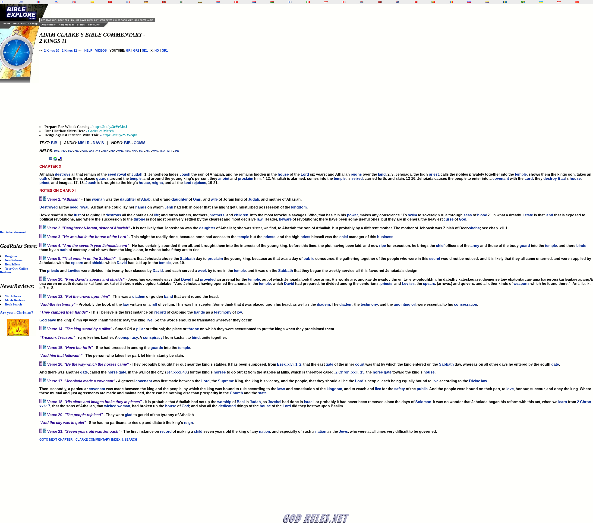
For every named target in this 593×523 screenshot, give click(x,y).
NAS (127, 151)
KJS (56, 151)
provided (208, 279)
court (359, 364)
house (283, 174)
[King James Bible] (74, 2)
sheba (474, 228)
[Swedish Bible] (505, 2)
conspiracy (128, 337)
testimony (369, 304)
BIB (54, 143)
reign (188, 423)
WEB (120, 151)
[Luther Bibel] (146, 2)
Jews (343, 431)
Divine (474, 381)
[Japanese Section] (344, 2)
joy (239, 312)
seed (112, 174)
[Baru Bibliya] (326, 2)
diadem (138, 297)
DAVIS (98, 143)
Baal (562, 179)
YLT (98, 151)
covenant (500, 179)
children (241, 215)
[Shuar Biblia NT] (487, 2)
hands (140, 207)
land (382, 174)
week (202, 271)
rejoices (199, 183)
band (168, 297)
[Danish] (236, 2)
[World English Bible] (56, 2)
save (52, 320)
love (510, 389)
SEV (134, 151)
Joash (185, 174)
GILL (169, 151)
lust (77, 215)
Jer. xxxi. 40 (176, 372)
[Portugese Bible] (433, 2)
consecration (465, 304)
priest (434, 174)
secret (434, 259)
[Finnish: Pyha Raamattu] (290, 2)
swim (412, 215)
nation (264, 431)
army (474, 246)
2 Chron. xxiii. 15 (349, 372)
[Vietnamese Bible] (577, 2)
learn (562, 402)
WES (155, 151)
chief (343, 237)
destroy (550, 179)
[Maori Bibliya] (397, 2)
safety (399, 389)
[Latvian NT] (380, 2)
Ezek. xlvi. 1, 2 (289, 364)
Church (236, 393)
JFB (176, 151)
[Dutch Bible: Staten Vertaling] (254, 2)
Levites (74, 271)
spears (77, 263)
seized (357, 179)
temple (521, 174)
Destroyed (48, 207)
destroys (62, 174)
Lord (305, 174)
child (198, 431)
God (462, 219)
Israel (308, 402)
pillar (140, 329)
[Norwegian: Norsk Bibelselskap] (415, 2)
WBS (91, 151)
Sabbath (187, 259)
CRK (147, 151)
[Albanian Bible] (164, 2)
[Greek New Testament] (20, 2)
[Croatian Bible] (218, 2)
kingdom (299, 207)
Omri (197, 199)
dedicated (227, 406)
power (352, 215)
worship (224, 402)
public (308, 259)
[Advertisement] (18, 152)
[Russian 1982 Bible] (469, 2)
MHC (162, 151)
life (156, 215)
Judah (136, 174)
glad (128, 415)
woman (98, 199)
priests (269, 237)
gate (329, 364)
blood (482, 215)
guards (102, 179)
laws (281, 389)
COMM (139, 143)
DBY (77, 151)
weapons (522, 284)
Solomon (423, 402)
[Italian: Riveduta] (308, 2)
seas (468, 215)
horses (220, 372)
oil (413, 304)
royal (121, 174)
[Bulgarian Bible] (200, 2)
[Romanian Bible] (451, 2)
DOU (84, 151)
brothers (216, 215)
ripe (382, 246)
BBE (112, 151)
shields (98, 263)
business (385, 237)
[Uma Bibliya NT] (559, 2)
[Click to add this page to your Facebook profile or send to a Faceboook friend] (50, 159)
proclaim (245, 179)
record (160, 312)
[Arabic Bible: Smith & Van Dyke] (182, 2)
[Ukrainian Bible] (541, 2)
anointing (402, 304)
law (259, 219)
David (122, 263)
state (528, 215)
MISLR (84, 143)
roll (154, 304)
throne (139, 219)
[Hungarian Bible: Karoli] (272, 2)
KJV (63, 151)
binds (581, 246)
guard (525, 246)
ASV (70, 151)
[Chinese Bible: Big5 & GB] (110, 2)
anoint (223, 179)
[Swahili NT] (523, 2)
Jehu (168, 207)
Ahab (146, 199)
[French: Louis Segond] (128, 2)
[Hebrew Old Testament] (2, 2)
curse (449, 219)
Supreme (226, 381)
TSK (141, 151)
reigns (356, 174)
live (149, 320)
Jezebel (274, 402)
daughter (128, 199)
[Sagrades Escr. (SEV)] (92, 2)
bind (196, 337)
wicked (110, 406)
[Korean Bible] (361, 2)
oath (43, 179)
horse (112, 372)
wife (214, 199)
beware (285, 219)
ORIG (105, 151)
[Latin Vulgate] (38, 2)
